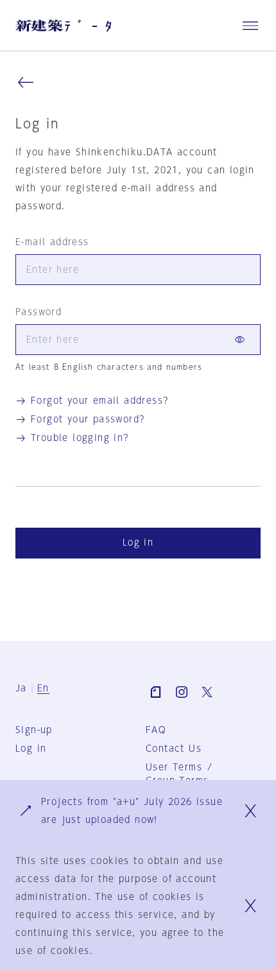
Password (38, 311)
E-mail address (52, 242)
